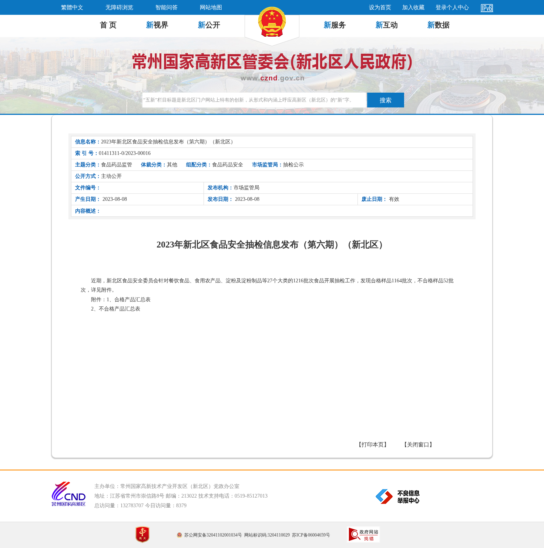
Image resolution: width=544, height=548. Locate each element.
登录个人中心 (452, 7)
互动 (387, 25)
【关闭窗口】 (418, 445)
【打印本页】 (372, 445)
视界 (157, 25)
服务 (335, 25)
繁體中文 (72, 7)
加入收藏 (413, 7)
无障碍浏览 (119, 7)
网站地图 (211, 7)
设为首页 (380, 7)
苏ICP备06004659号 (311, 535)
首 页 (108, 25)
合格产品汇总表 (132, 299)
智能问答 (166, 7)
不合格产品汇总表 (119, 309)
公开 (209, 25)
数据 (438, 25)
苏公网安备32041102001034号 (213, 535)
